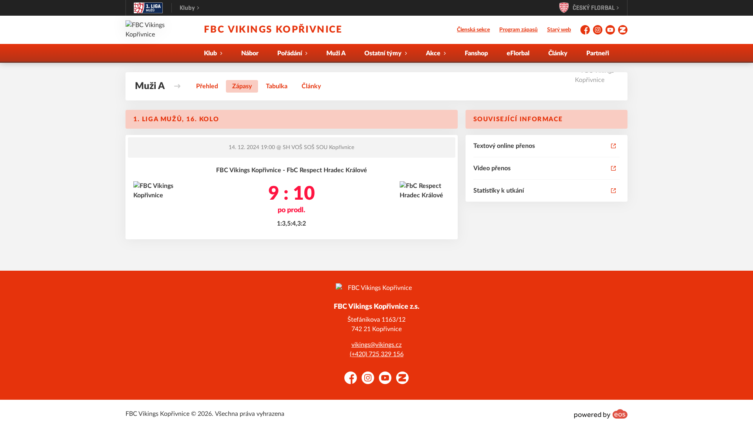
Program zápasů (518, 30)
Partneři (597, 53)
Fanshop (476, 53)
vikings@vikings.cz (376, 345)
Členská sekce (473, 30)
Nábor (249, 53)
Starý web (559, 30)
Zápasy (242, 86)
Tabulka (276, 86)
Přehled (207, 86)
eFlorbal (518, 53)
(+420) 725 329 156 (377, 354)
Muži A (336, 53)
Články (557, 53)
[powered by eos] (601, 414)
